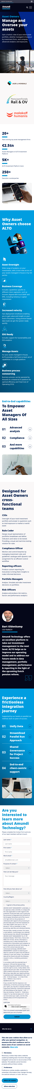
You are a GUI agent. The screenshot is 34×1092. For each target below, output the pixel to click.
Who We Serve (6, 1029)
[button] (31, 1)
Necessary (8, 1053)
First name (7, 848)
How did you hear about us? (12, 889)
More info (14, 1047)
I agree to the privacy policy (15, 905)
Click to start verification (18, 1007)
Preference (8, 1067)
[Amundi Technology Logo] (6, 7)
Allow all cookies (10, 1081)
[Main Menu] (30, 7)
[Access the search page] (27, 7)
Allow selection (9, 1086)
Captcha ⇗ (26, 1008)
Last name (7, 840)
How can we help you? (10, 872)
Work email (7, 856)
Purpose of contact (10, 864)
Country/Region (8, 897)
